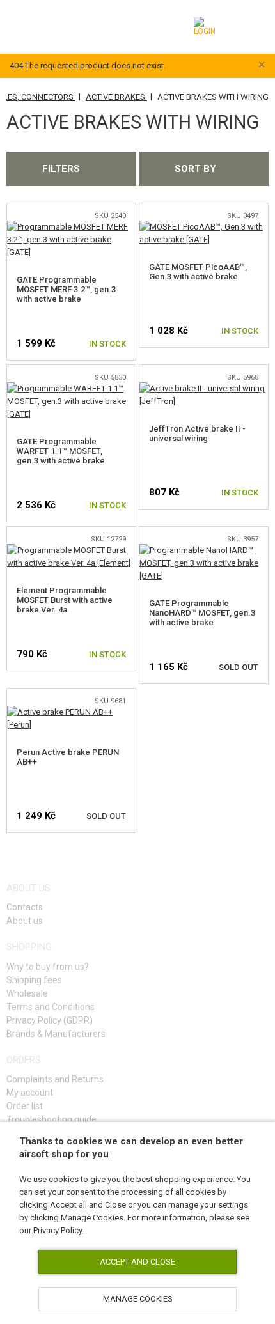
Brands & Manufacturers (56, 1034)
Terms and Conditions (50, 1007)
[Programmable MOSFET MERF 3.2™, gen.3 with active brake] (71, 226)
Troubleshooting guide (51, 1119)
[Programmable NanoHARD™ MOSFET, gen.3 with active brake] (203, 550)
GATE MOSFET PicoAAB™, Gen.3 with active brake (198, 271)
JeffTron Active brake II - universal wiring (197, 433)
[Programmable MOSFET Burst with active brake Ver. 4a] (71, 550)
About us (24, 920)
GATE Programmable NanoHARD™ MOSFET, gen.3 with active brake (202, 612)
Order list (24, 1106)
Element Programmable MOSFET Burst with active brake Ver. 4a (65, 600)
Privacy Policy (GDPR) (49, 1020)
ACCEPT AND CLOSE (137, 1261)
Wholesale (27, 993)
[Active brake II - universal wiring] (203, 388)
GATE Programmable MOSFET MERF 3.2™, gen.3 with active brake (66, 289)
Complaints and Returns (55, 1079)
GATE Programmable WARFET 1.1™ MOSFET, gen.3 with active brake (61, 451)
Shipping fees (34, 980)
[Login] (206, 26)
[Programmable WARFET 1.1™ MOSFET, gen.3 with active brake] (71, 388)
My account (29, 1092)
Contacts (24, 907)
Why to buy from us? (47, 967)
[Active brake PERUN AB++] (71, 712)
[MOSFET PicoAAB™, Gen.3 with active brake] (203, 226)
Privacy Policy (57, 1230)
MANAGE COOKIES (138, 1299)
